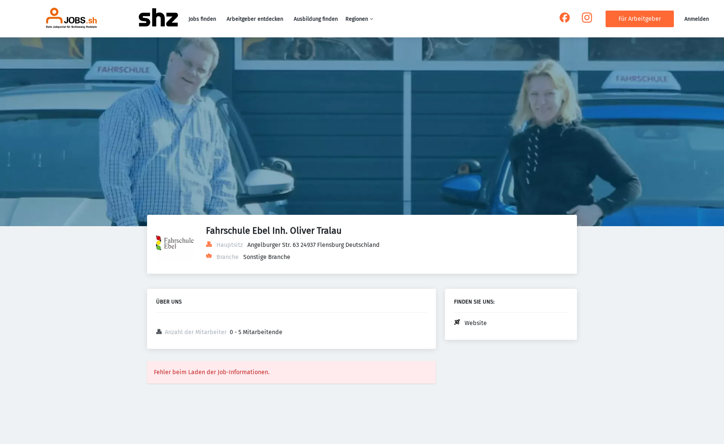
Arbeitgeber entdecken (255, 19)
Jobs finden (202, 19)
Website (476, 323)
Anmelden (696, 19)
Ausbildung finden (316, 19)
